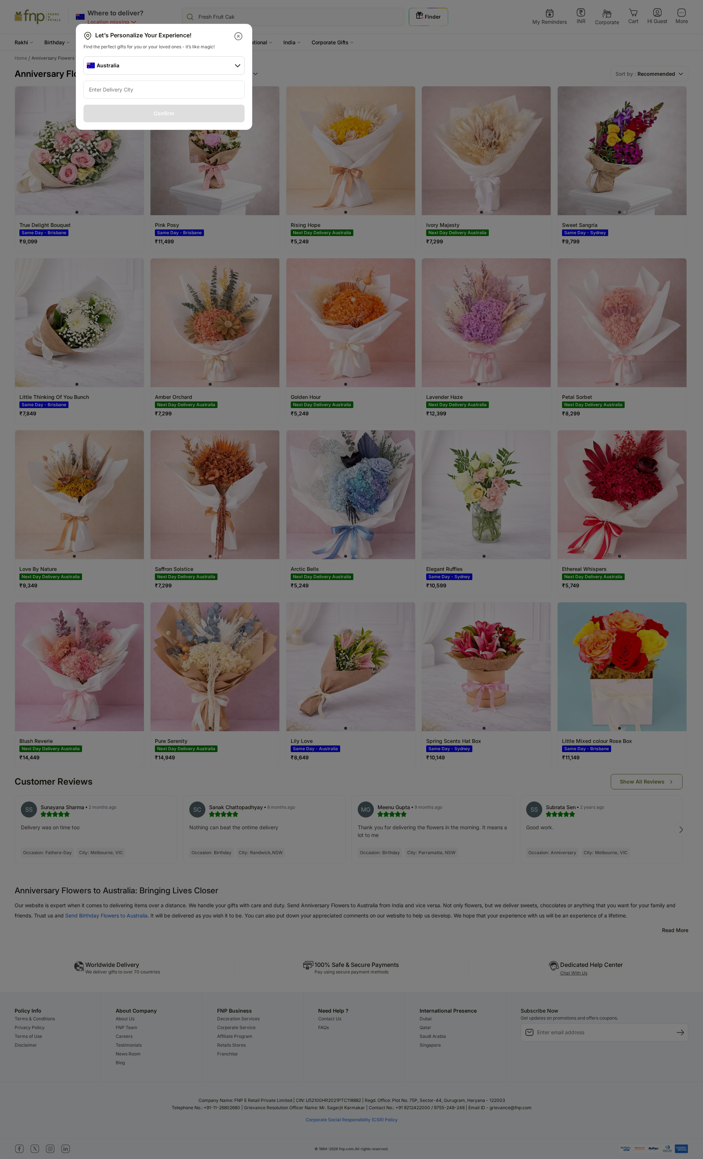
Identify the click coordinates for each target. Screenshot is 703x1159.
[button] (239, 36)
